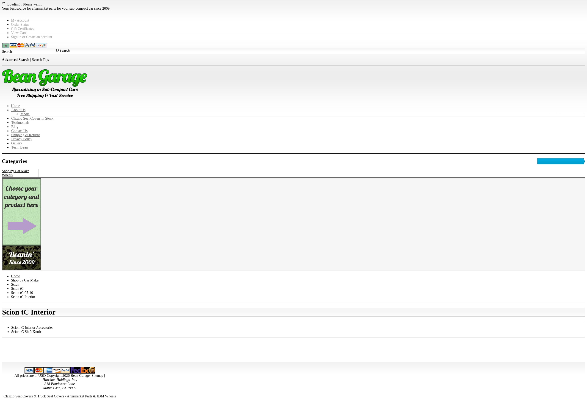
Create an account (39, 37)
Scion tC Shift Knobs (26, 332)
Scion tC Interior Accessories (32, 327)
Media (25, 114)
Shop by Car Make (15, 171)
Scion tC (17, 288)
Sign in (16, 37)
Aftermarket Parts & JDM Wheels (91, 396)
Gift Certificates (22, 29)
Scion (15, 284)
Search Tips (40, 60)
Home (15, 276)
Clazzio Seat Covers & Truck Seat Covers (33, 396)
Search (7, 51)
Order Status (20, 24)
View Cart (18, 33)
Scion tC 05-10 (22, 293)
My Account (20, 20)
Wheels (7, 175)
